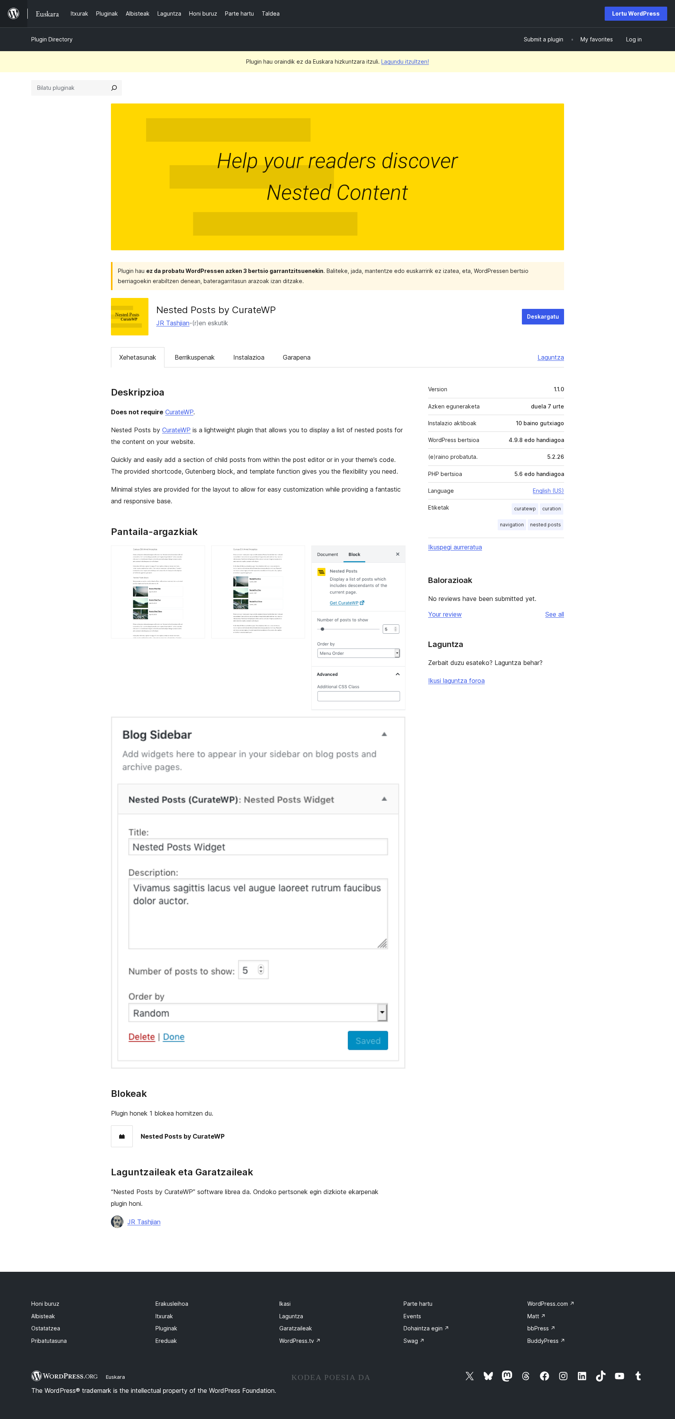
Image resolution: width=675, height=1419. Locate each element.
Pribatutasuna (49, 1340)
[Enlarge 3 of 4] (395, 556)
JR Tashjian (172, 323)
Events (412, 1316)
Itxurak (164, 1316)
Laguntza (551, 357)
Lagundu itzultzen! (405, 61)
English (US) (548, 490)
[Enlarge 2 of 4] (294, 556)
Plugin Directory (52, 39)
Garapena (297, 357)
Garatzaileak (295, 1328)
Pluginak (166, 1328)
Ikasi (285, 1303)
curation (551, 509)
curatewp (525, 509)
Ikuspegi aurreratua (455, 547)
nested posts (545, 525)
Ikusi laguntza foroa (456, 681)
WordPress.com (551, 1303)
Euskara (115, 1377)
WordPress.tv (300, 1340)
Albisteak (43, 1316)
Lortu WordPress (636, 13)
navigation (512, 525)
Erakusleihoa (171, 1303)
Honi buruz (45, 1303)
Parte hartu (418, 1303)
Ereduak (166, 1340)
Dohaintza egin (426, 1328)
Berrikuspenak (195, 357)
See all (554, 614)
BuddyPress (546, 1340)
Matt (536, 1316)
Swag (414, 1340)
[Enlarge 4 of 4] (395, 727)
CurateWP (179, 412)
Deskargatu (543, 316)
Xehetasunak (137, 357)
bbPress (541, 1328)
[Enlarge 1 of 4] (194, 556)
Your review (445, 614)
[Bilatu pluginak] (114, 88)
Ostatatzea (45, 1328)
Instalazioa (248, 357)
